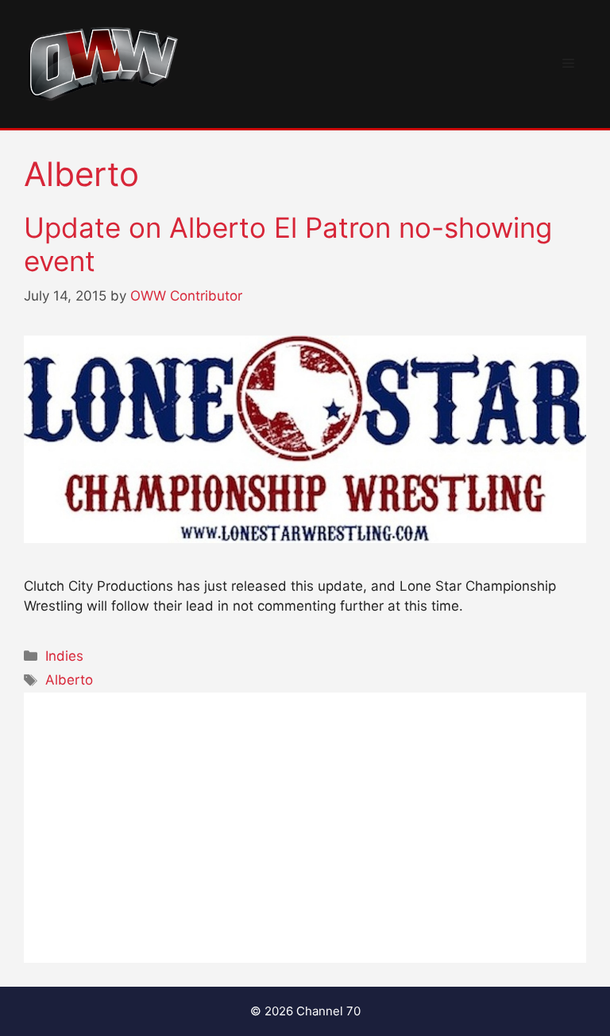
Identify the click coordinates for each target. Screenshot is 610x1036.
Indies (64, 656)
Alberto (69, 680)
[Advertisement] (305, 827)
